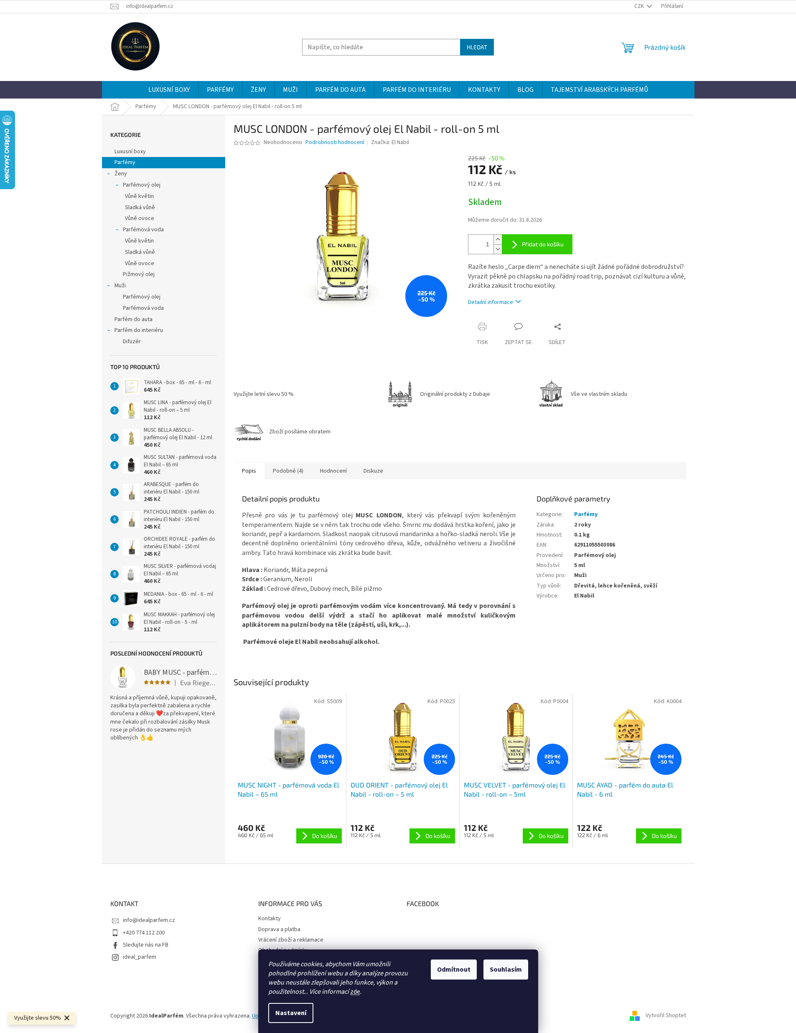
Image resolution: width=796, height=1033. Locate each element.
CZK (639, 6)
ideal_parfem (139, 957)
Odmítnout (453, 969)
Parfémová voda (143, 229)
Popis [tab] (249, 471)
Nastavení (290, 1013)
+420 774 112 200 (144, 933)
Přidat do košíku (543, 244)
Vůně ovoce (139, 218)
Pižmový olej (139, 274)
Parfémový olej (141, 185)
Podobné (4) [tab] (288, 471)
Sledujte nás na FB (145, 945)
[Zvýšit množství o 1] (497, 239)
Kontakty (269, 918)
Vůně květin (139, 196)
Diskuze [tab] (373, 471)
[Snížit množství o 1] (497, 249)
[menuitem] (169, 90)
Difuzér (132, 341)
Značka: (390, 142)
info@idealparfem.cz (149, 920)
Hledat (477, 47)
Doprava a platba (279, 929)
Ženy (120, 174)
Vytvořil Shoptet (666, 1016)
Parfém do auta (133, 319)
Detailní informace (490, 302)
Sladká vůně (140, 207)
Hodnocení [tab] (333, 471)
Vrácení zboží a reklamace (290, 940)
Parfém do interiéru (138, 330)
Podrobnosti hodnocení (334, 143)
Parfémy (124, 162)
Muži (120, 285)
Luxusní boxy (130, 151)
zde (355, 991)
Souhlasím (506, 969)
